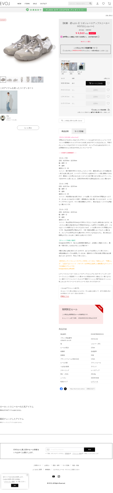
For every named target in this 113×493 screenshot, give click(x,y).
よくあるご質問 (37, 469)
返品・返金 (75, 465)
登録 (89, 449)
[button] (53, 47)
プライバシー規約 (77, 453)
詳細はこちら (65, 296)
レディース (94, 381)
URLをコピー (91, 389)
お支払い (47, 465)
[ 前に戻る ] (109, 15)
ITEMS (27, 4)
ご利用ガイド (37, 465)
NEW (19, 4)
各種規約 (47, 469)
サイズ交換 (66, 465)
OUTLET (43, 4)
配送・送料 (56, 465)
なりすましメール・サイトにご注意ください (66, 469)
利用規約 (67, 453)
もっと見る (28, 128)
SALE (35, 4)
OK (15, 485)
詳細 (107, 50)
